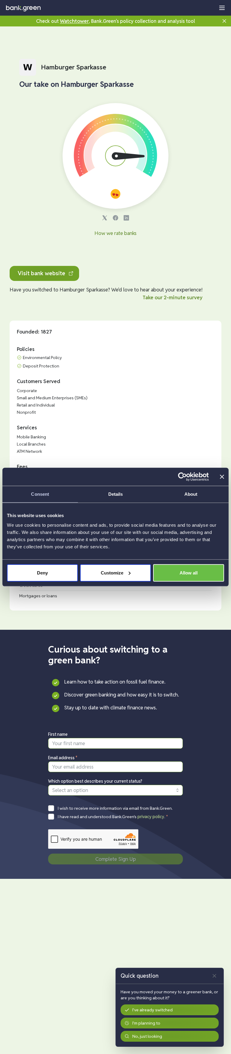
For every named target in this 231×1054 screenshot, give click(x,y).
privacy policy (150, 816)
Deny (42, 572)
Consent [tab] (40, 494)
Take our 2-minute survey (172, 297)
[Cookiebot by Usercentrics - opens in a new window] (182, 476)
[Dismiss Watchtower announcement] (224, 21)
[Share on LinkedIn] (126, 218)
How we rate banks (115, 233)
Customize (112, 572)
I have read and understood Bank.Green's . (113, 816)
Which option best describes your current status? (95, 781)
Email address (63, 757)
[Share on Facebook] (115, 218)
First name (58, 734)
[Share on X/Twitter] (104, 218)
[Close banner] (222, 477)
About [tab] (191, 494)
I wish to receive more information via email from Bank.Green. (115, 808)
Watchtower (74, 21)
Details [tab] (115, 494)
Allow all (189, 572)
